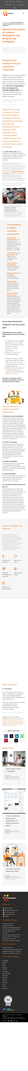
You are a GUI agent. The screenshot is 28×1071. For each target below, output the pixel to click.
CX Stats (12, 777)
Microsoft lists (14, 348)
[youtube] (11, 1020)
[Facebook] (6, 736)
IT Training (19, 719)
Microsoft (20, 721)
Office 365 (19, 724)
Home (4, 22)
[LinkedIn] (17, 736)
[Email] (16, 740)
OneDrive (16, 343)
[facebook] (3, 1020)
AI (10, 832)
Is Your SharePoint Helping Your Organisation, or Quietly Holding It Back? (12, 820)
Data (22, 718)
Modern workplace (7, 724)
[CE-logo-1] (8, 1008)
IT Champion (7, 689)
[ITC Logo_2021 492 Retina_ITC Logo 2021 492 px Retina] (8, 11)
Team (19, 779)
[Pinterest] (6, 740)
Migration (22, 722)
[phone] (17, 1020)
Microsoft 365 (6, 722)
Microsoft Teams (14, 722)
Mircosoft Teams (15, 352)
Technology (12, 725)
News (8, 22)
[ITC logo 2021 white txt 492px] (9, 894)
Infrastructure (6, 719)
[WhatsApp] (22, 736)
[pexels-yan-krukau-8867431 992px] (14, 751)
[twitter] (5, 1020)
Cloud (10, 718)
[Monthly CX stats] (14, 843)
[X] (11, 736)
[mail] (14, 1020)
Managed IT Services (9, 779)
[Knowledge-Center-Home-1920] (14, 789)
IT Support (13, 719)
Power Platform (13, 373)
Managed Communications (9, 721)
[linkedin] (8, 1020)
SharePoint (8, 371)
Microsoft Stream (14, 362)
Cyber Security (17, 718)
